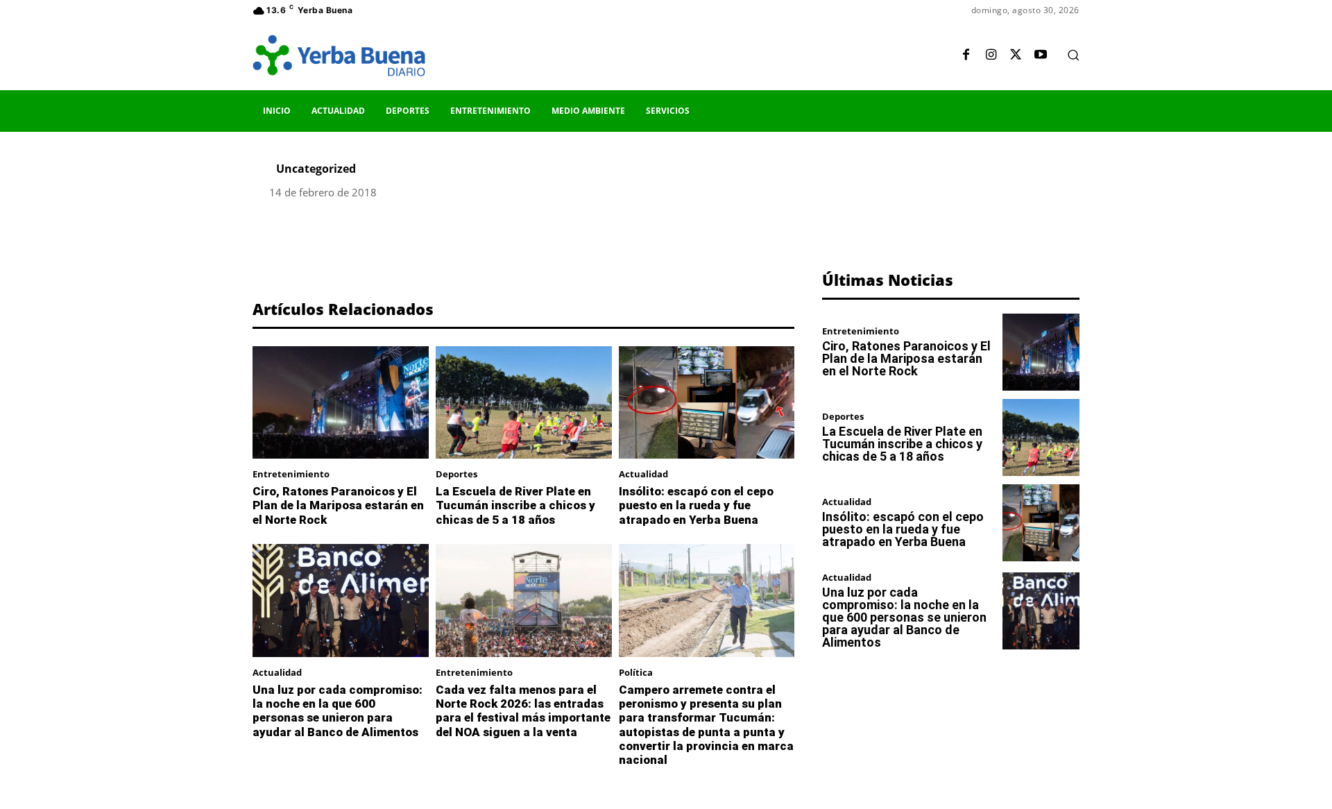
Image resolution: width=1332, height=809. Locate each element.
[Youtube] (1040, 55)
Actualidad (643, 474)
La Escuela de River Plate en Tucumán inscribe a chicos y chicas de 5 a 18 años (515, 505)
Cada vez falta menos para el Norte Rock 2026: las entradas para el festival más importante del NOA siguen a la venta (523, 711)
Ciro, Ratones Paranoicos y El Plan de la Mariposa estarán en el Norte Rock (338, 505)
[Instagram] (990, 55)
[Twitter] (1015, 55)
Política (636, 672)
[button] (1073, 55)
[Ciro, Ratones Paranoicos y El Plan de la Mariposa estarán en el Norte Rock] (341, 402)
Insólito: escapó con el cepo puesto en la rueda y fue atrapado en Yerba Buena (696, 505)
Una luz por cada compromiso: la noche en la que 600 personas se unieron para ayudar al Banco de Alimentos (337, 711)
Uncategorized (316, 168)
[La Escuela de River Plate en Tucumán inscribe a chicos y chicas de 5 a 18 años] (524, 402)
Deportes (456, 474)
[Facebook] (965, 55)
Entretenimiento (291, 474)
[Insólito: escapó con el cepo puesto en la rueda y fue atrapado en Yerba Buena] (707, 402)
